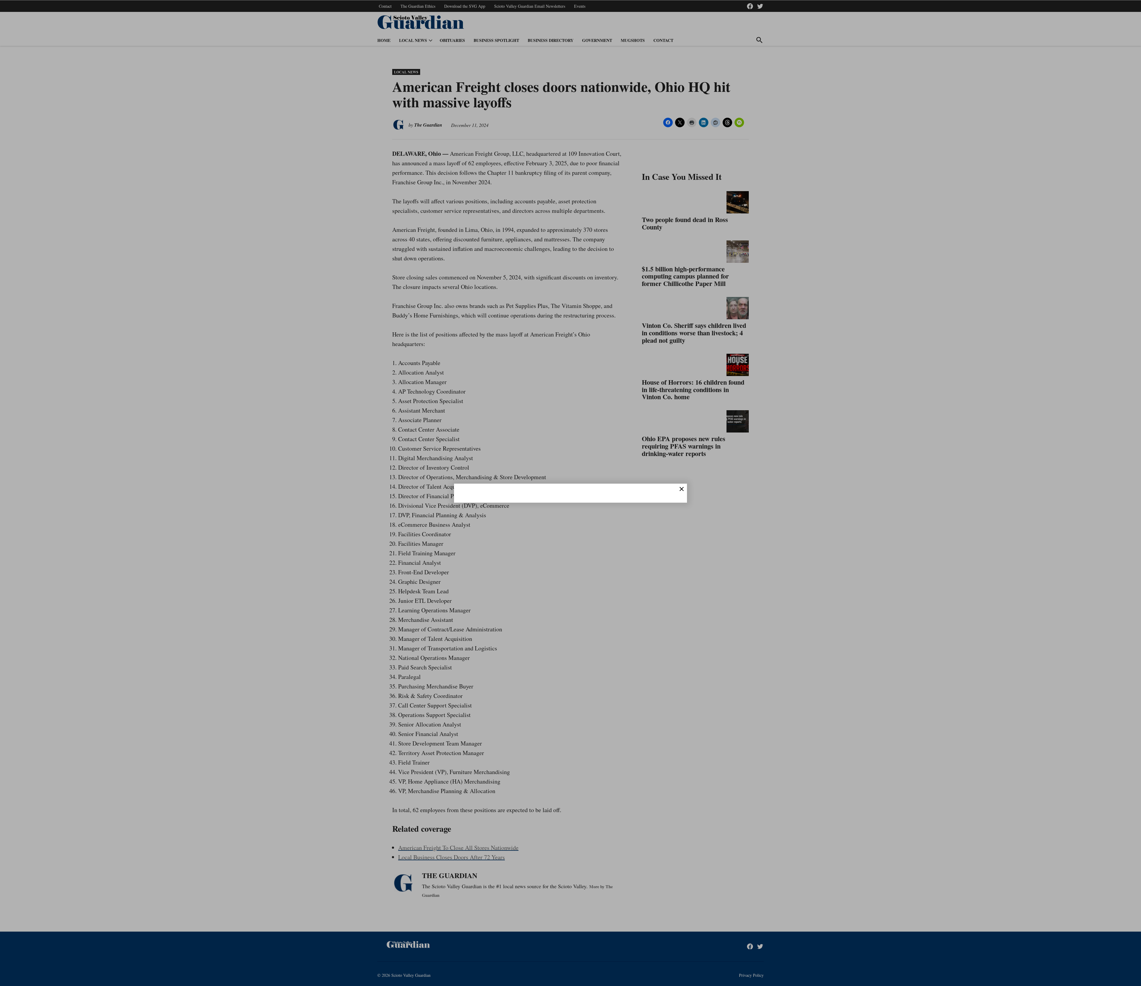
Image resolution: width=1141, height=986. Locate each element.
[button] (570, 493)
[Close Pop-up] (681, 489)
